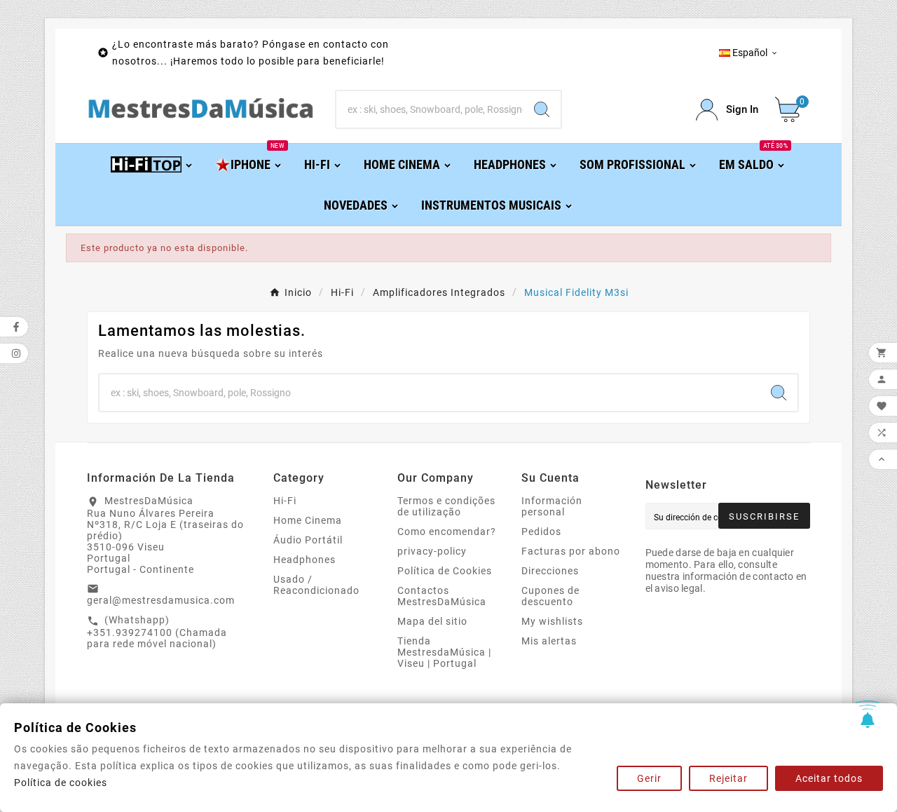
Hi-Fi (284, 500)
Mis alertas (549, 641)
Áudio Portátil (308, 540)
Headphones (304, 559)
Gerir (649, 778)
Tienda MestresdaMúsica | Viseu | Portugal (444, 652)
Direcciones (550, 570)
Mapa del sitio (432, 621)
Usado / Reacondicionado (316, 585)
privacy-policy (432, 551)
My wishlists (552, 621)
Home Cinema (307, 520)
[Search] (541, 109)
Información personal (551, 506)
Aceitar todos (829, 778)
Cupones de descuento (550, 596)
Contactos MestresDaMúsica (441, 596)
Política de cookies (60, 782)
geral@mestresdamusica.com (161, 600)
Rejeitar (728, 778)
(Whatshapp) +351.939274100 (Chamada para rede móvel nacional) (157, 631)
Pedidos (541, 531)
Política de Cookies (444, 570)
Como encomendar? (446, 531)
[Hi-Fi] (152, 164)
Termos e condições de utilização (446, 506)
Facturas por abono (570, 551)
